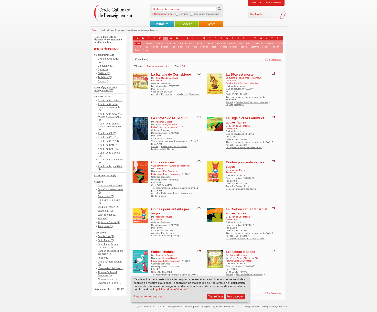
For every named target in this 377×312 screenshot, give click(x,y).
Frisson (275, 47)
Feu (146, 47)
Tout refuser (215, 296)
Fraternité (254, 47)
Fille (173, 47)
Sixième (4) (104, 73)
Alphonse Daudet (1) (109, 222)
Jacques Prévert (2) (108, 207)
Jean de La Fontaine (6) (110, 185)
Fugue (146, 50)
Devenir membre (273, 2)
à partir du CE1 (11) (108, 137)
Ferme (279, 43)
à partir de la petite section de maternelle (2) (109, 107)
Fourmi (233, 47)
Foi (187, 47)
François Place (169, 124)
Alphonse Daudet (164, 122)
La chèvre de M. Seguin (169, 118)
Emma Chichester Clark (248, 258)
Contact (162, 306)
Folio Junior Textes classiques (175, 193)
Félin (247, 43)
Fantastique (185, 43)
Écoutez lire (166, 94)
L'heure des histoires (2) (111, 268)
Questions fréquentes (223, 306)
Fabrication (149, 43)
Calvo (233, 80)
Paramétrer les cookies (148, 296)
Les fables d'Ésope (240, 252)
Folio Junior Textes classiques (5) (108, 246)
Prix (184, 66)
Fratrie (265, 47)
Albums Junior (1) (107, 279)
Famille (160, 43)
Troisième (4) (105, 77)
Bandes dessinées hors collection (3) (110, 252)
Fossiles (223, 47)
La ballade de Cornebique (171, 74)
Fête (139, 47)
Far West (221, 43)
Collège (186, 24)
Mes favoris (256, 14)
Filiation (164, 47)
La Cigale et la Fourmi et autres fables (245, 120)
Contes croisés (163, 162)
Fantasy (198, 43)
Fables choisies (163, 252)
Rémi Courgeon (169, 171)
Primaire (162, 24)
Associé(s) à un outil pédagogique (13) (105, 89)
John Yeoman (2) (107, 214)
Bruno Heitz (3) (106, 196)
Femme (269, 43)
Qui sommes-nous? (146, 306)
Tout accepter (235, 296)
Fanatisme (172, 43)
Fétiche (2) (103, 257)
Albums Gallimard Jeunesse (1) (107, 274)
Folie (194, 47)
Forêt (213, 47)
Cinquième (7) (105, 65)
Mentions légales (203, 306)
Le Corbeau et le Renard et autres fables (245, 238)
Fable (137, 43)
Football (204, 47)
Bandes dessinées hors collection (252, 102)
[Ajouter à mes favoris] (199, 73)
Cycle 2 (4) (103, 69)
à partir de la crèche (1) (110, 100)
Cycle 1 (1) (103, 81)
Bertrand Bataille (170, 258)
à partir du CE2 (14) (108, 141)
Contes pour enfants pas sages (241, 189)
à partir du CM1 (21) (108, 145)
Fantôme (210, 43)
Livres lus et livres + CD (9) (109, 289)
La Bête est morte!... (242, 74)
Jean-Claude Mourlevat (167, 78)
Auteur (169, 66)
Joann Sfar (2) (105, 211)
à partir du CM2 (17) (108, 149)
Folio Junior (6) (106, 240)
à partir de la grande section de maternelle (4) (109, 126)
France (243, 47)
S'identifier (256, 2)
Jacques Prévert (238, 170)
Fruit (137, 50)
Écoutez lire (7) (106, 236)
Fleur (180, 47)
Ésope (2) (103, 218)
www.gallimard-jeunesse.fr (274, 306)
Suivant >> (276, 59)
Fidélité (154, 47)
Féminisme (258, 43)
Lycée (211, 24)
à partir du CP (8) (107, 133)
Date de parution (155, 66)
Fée (240, 43)
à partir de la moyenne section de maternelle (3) (110, 117)
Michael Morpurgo (238, 255)
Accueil (95, 30)
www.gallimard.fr (252, 306)
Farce (232, 43)
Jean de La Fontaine (240, 126)
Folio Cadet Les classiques (174, 146)
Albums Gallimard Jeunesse (249, 274)
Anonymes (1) (105, 226)
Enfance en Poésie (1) (110, 283)
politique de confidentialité (172, 289)
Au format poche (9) (105, 175)
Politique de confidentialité (180, 306)
